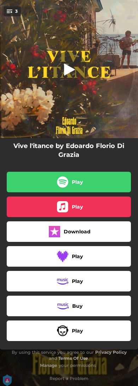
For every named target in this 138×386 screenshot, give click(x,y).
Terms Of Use (73, 358)
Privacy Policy (111, 352)
